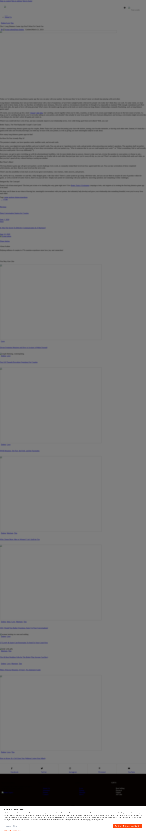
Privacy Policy (16, 831)
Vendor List (7, 831)
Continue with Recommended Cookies (127, 826)
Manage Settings (11, 826)
